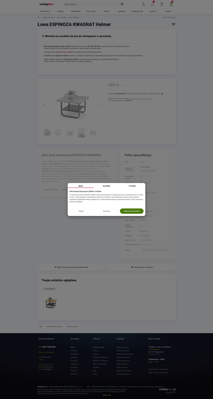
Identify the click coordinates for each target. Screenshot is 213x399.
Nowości (74, 361)
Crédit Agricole (122, 99)
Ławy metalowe (49, 289)
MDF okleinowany (72, 326)
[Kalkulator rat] (141, 99)
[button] (143, 4)
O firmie (96, 351)
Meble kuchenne (123, 364)
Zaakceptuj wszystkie (132, 211)
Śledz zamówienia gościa (158, 373)
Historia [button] (105, 395)
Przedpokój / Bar (137, 11)
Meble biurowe (122, 367)
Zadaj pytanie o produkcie (143, 267)
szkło (40, 326)
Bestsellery (75, 354)
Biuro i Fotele (91, 11)
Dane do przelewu (99, 364)
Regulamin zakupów (100, 361)
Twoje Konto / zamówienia (158, 369)
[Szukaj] (122, 4)
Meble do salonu (123, 347)
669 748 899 (49, 347)
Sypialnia (60, 11)
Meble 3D (74, 374)
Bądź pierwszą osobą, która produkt (72, 267)
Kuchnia (106, 11)
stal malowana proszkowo (54, 326)
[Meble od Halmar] (155, 167)
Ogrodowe (121, 11)
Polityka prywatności (100, 357)
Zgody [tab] (80, 186)
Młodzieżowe (75, 11)
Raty (94, 371)
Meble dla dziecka (123, 357)
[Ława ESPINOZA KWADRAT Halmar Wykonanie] (81, 133)
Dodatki (168, 11)
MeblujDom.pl (42, 387)
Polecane (74, 357)
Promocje (74, 367)
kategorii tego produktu (64, 52)
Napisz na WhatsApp (46, 352)
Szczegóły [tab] (106, 186)
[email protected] (50, 360)
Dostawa (96, 367)
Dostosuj (106, 211)
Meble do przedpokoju (125, 354)
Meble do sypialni (123, 351)
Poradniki (74, 351)
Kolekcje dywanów (123, 374)
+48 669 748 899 (93, 46)
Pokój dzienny (45, 11)
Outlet (95, 374)
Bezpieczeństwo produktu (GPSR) (157, 250)
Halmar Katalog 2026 (148, 171)
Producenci (75, 364)
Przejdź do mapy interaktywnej (160, 347)
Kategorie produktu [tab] (51, 190)
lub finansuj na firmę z (117, 101)
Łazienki (152, 11)
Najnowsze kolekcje (124, 371)
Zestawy (74, 371)
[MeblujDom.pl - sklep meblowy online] (46, 4)
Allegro (95, 354)
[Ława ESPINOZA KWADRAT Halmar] (47, 133)
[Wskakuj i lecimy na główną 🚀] (38, 17)
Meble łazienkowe (123, 361)
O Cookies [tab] (132, 186)
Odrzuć (81, 211)
